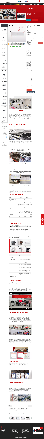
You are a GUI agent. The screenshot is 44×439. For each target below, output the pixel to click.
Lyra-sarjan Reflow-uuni (5, 34)
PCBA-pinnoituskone (5, 92)
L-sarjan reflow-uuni (5, 36)
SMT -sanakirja (14, 430)
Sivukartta (13, 434)
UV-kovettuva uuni (5, 99)
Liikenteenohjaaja (5, 67)
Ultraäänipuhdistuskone (5, 84)
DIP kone (3, 55)
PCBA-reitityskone (5, 78)
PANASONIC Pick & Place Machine (5, 49)
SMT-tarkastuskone (5, 75)
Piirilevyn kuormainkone (4, 130)
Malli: (27, 68)
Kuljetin (4, 66)
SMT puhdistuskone (4, 81)
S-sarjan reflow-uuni (5, 37)
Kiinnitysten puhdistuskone (5, 85)
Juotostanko (4, 120)
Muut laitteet (5, 117)
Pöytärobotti (4, 106)
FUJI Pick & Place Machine (5, 51)
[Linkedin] (19, 1)
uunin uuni (10, 411)
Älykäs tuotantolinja (4, 27)
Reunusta (23, 427)
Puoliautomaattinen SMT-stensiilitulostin (5, 41)
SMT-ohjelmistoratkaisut (4, 121)
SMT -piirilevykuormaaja (4, 125)
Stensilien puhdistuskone (5, 89)
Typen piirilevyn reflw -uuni (12, 408)
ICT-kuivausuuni (4, 96)
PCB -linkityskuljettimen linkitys (4, 139)
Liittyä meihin (13, 427)
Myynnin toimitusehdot (15, 432)
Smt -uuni (3, 123)
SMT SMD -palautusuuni (21, 408)
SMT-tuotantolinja (5, 29)
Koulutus (13, 428)
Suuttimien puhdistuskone (5, 86)
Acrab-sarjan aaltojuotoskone (5, 56)
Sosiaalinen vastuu (14, 431)
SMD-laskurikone (5, 114)
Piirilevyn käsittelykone (25, 431)
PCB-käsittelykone (4, 63)
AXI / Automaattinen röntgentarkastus (5, 74)
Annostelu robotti (5, 110)
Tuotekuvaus (11, 97)
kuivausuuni (14, 411)
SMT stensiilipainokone (4, 40)
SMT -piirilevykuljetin (4, 127)
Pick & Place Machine (4, 44)
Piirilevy (3, 142)
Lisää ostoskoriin (31, 92)
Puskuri (4, 68)
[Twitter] (20, 1)
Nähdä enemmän (24, 433)
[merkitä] (41, 428)
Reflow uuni (4, 33)
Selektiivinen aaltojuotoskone (5, 59)
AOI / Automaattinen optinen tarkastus (5, 71)
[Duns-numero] (38, 433)
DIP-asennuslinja (5, 30)
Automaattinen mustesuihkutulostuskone (5, 104)
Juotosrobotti (5, 107)
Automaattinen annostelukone (5, 93)
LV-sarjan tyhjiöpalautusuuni (5, 38)
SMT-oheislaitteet (5, 53)
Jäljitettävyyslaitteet (4, 100)
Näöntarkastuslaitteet (4, 70)
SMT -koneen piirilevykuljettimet (4, 134)
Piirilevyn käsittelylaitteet (4, 144)
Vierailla (3, 431)
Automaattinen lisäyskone (5, 60)
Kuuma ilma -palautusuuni (4, 132)
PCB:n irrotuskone (4, 77)
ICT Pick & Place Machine (5, 52)
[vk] (22, 1)
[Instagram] (26, 1)
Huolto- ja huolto (14, 433)
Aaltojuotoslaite (24, 430)
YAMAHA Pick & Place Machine (5, 48)
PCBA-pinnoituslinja (5, 31)
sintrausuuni (27, 408)
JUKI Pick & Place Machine (5, 47)
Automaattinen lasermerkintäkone (5, 102)
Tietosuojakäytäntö (14, 429)
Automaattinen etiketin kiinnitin (5, 103)
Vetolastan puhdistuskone (5, 88)
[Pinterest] (27, 1)
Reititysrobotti (5, 111)
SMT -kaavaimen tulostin (25, 428)
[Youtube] (17, 1)
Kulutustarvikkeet (4, 118)
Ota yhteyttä (3, 430)
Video (23, 432)
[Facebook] (24, 1)
